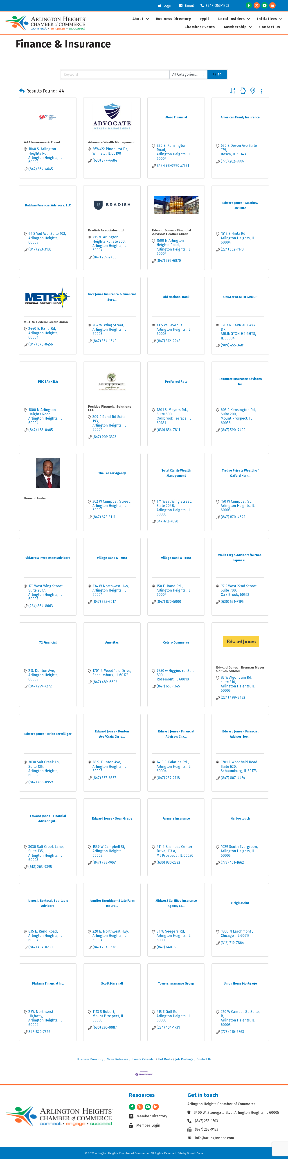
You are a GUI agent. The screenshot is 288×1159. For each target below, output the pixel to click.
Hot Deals (165, 1059)
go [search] (219, 74)
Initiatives (267, 19)
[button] (22, 91)
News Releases (117, 1059)
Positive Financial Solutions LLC (109, 408)
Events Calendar (143, 1059)
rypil (204, 19)
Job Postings (184, 1059)
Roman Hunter (35, 498)
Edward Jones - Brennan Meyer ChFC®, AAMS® (240, 669)
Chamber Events (199, 27)
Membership (235, 27)
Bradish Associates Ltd (106, 230)
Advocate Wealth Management (111, 142)
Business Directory (173, 19)
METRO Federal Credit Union (46, 322)
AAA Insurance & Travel (42, 142)
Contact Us (269, 27)
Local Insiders (231, 19)
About (138, 19)
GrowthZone (195, 1153)
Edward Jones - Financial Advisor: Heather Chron (171, 231)
